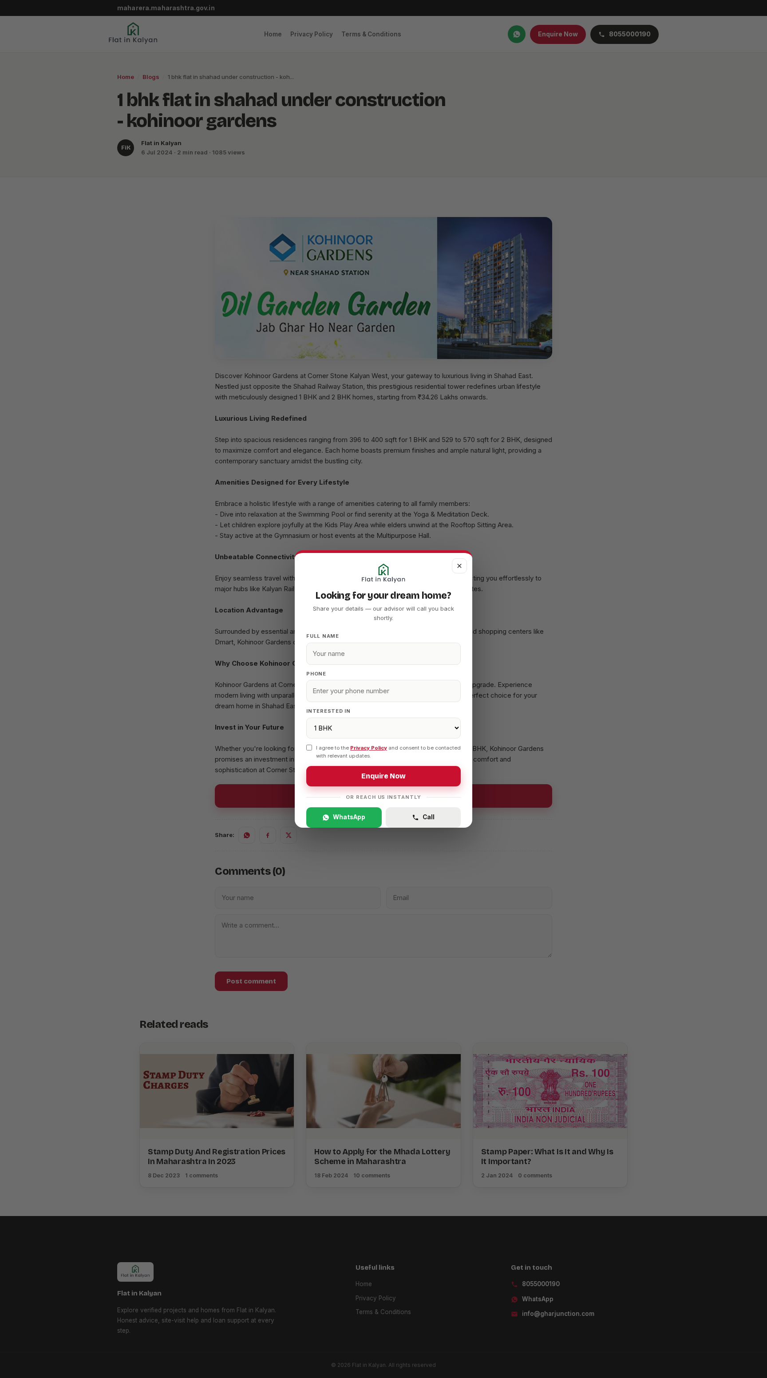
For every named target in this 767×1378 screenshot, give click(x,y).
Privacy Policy (368, 748)
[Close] (459, 565)
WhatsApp (349, 817)
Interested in (328, 711)
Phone (316, 674)
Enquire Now (383, 776)
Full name (322, 636)
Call (429, 817)
